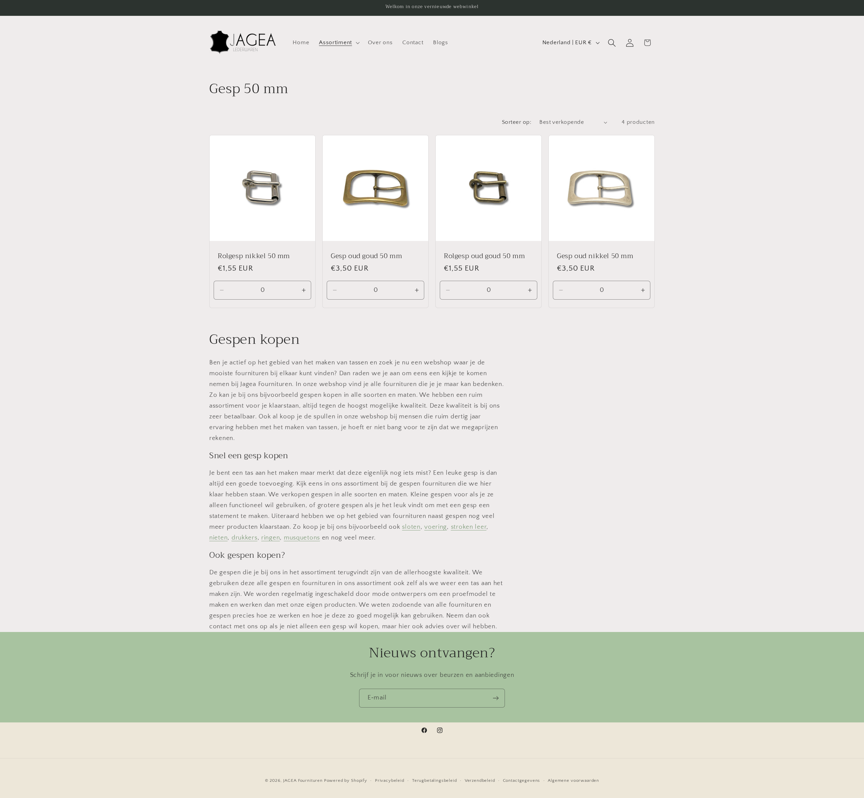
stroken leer (469, 526)
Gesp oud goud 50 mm (366, 256)
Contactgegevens (521, 780)
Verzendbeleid (480, 780)
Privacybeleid (389, 780)
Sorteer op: (516, 122)
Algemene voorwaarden (573, 780)
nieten (218, 537)
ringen (270, 537)
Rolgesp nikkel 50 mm (254, 256)
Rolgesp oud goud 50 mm (484, 256)
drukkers (245, 537)
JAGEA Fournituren (303, 780)
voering (435, 526)
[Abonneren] (496, 698)
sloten (411, 526)
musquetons (302, 537)
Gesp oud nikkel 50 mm (595, 256)
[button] (338, 42)
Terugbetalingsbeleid (434, 780)
